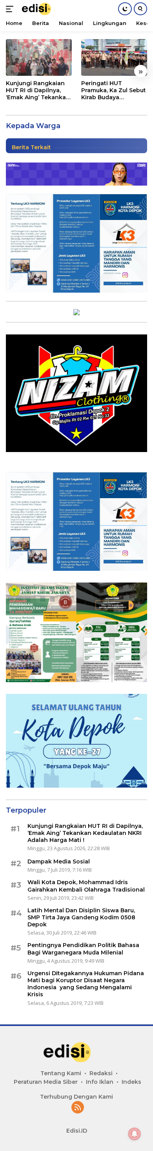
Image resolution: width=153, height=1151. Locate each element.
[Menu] (11, 9)
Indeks (131, 1081)
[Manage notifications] (134, 1134)
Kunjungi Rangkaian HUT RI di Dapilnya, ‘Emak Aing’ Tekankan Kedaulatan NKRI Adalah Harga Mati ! (38, 90)
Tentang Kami (60, 1073)
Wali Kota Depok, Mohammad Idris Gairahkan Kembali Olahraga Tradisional (86, 886)
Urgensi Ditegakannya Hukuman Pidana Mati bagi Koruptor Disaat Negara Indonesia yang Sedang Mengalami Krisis (85, 984)
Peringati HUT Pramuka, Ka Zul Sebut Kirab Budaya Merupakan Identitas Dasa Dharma (113, 90)
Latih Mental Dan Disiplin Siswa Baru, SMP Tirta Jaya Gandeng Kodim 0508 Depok (81, 917)
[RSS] (77, 1108)
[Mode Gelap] (125, 8)
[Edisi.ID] (41, 9)
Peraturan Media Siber (46, 1081)
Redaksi (101, 1073)
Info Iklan (99, 1081)
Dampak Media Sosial (58, 861)
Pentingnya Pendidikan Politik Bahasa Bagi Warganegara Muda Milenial (83, 949)
